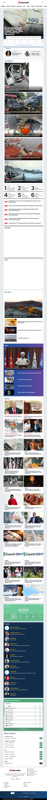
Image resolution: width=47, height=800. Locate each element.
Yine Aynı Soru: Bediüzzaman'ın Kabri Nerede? (20, 645)
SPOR (24, 6)
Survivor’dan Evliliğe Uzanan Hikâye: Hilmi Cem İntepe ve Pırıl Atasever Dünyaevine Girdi (12, 581)
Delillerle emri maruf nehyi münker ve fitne (19, 689)
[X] (13, 779)
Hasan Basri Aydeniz (16, 51)
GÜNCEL (8, 186)
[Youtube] (17, 779)
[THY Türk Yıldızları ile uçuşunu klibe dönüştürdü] (9, 373)
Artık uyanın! (12, 684)
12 (32, 37)
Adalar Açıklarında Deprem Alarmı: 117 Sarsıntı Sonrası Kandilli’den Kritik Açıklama (33, 599)
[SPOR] (41, 260)
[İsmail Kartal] (7, 694)
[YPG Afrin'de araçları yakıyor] (9, 385)
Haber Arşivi (31, 775)
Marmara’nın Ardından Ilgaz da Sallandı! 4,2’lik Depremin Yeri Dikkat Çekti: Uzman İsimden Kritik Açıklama (13, 545)
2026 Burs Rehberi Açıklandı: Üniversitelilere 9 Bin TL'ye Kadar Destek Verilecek (25, 189)
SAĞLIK (28, 6)
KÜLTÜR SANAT (39, 6)
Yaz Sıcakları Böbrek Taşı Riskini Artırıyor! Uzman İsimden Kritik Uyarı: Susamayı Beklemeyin (13, 526)
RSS (13, 793)
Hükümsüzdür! (13, 639)
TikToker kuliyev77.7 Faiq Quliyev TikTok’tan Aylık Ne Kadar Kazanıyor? (38, 196)
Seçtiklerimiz (13, 695)
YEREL (6, 787)
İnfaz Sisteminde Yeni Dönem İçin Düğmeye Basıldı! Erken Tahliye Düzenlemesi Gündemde (12, 472)
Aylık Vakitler (7, 620)
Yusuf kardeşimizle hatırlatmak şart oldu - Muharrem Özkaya (23, 673)
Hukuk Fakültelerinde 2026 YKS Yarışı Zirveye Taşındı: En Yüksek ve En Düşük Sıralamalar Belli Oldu (25, 196)
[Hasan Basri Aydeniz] (8, 53)
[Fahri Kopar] (7, 650)
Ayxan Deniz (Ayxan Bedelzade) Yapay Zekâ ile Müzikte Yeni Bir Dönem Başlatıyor (11, 189)
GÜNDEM (3, 6)
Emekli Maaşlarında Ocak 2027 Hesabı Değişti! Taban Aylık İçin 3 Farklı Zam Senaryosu (13, 454)
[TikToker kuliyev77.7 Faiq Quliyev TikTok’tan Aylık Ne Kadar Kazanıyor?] (33, 481)
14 (37, 37)
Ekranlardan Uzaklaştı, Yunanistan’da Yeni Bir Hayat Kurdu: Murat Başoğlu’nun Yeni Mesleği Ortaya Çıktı (13, 599)
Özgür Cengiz (34, 51)
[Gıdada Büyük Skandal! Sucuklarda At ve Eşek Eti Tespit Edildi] (33, 499)
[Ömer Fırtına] (7, 639)
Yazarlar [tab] (8, 48)
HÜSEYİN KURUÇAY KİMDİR (38, 189)
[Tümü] (41, 60)
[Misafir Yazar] (7, 672)
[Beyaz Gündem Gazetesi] (23, 2)
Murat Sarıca (13, 682)
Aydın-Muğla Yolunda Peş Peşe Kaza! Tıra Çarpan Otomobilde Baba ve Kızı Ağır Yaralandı (33, 545)
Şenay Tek (12, 677)
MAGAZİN (7, 228)
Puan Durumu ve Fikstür (33, 771)
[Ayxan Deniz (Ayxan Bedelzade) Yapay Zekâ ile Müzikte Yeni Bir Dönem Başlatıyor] (13, 499)
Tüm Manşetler (32, 772)
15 (40, 37)
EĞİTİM (33, 6)
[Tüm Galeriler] (41, 292)
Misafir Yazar (13, 671)
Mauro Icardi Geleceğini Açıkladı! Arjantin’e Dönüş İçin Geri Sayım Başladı (25, 205)
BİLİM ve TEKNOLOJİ (10, 6)
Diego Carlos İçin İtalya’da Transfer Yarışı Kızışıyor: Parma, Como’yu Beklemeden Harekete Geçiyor (33, 581)
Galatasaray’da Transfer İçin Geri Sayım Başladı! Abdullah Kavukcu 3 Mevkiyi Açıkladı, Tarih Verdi (33, 526)
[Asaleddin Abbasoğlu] (7, 633)
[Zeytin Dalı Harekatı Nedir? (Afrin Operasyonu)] (11, 330)
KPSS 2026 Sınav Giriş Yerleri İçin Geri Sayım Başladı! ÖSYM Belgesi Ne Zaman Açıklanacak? (33, 472)
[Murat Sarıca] (7, 683)
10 (27, 37)
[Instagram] (15, 779)
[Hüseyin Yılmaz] (7, 644)
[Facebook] (11, 779)
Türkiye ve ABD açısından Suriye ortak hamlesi (16, 54)
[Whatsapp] (19, 779)
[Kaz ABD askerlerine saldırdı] (9, 379)
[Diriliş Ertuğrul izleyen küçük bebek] (9, 392)
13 (35, 37)
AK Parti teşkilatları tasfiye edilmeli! (17, 678)
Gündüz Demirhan (14, 688)
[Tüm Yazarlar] (41, 48)
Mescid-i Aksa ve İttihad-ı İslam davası (18, 628)
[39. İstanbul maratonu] (11, 338)
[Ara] (42, 2)
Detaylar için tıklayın (23, 729)
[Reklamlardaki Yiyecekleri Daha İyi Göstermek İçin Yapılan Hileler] (11, 322)
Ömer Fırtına (13, 638)
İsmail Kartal (13, 693)
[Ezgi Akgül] (7, 655)
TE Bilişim (26, 796)
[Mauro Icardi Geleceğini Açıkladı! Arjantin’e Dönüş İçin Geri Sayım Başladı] (33, 445)
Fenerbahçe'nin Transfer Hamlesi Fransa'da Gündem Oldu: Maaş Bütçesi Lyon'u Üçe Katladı (11, 196)
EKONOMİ (19, 6)
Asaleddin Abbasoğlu (15, 632)
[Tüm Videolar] (41, 345)
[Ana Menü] (4, 2)
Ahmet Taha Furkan (14, 627)
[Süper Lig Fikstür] (41, 733)
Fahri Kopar (12, 649)
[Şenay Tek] (7, 677)
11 (29, 37)
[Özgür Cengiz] (27, 53)
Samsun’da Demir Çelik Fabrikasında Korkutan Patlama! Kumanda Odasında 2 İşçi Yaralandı (13, 490)
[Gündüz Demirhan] (7, 689)
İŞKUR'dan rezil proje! (35, 54)
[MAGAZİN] (41, 227)
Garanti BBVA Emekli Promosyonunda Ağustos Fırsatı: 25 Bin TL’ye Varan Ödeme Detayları (13, 563)
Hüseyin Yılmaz (13, 643)
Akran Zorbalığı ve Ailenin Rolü (16, 656)
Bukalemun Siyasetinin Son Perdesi (17, 634)
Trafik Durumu (31, 770)
